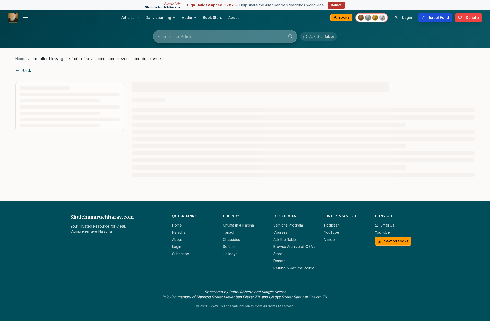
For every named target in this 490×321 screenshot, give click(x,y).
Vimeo (329, 239)
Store (278, 254)
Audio (187, 17)
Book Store (212, 17)
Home (20, 58)
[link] (97, 58)
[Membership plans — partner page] (371, 17)
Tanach (229, 232)
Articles (128, 17)
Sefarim (229, 246)
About (233, 17)
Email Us (387, 225)
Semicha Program (288, 225)
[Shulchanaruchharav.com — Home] (13, 18)
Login (176, 246)
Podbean (332, 225)
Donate (336, 5)
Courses (280, 232)
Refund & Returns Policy (293, 268)
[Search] (290, 36)
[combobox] (225, 36)
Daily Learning (158, 17)
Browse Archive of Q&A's (294, 246)
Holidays (230, 254)
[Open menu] (25, 18)
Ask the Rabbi (285, 239)
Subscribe (180, 254)
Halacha (179, 232)
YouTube (331, 232)
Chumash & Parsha (238, 225)
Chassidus (231, 239)
